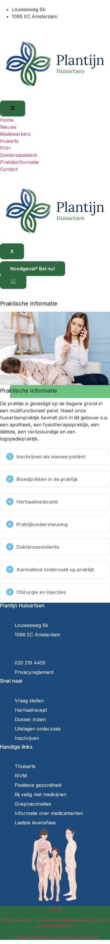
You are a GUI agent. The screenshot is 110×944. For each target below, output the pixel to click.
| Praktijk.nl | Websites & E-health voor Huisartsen (55, 937)
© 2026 (55, 908)
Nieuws (8, 127)
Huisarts (9, 141)
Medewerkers (15, 134)
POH (5, 148)
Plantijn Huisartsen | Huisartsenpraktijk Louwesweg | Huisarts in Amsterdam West (55, 922)
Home (6, 120)
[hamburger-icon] (12, 108)
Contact (8, 169)
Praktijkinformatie (19, 162)
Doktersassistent (18, 155)
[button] (55, 456)
